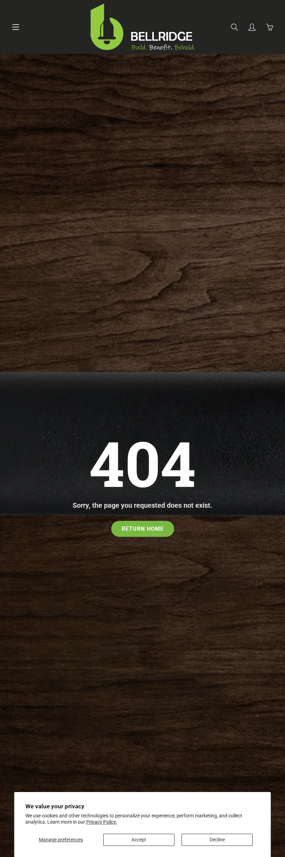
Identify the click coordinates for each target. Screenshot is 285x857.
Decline (217, 839)
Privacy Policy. (101, 822)
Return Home (143, 528)
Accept (138, 839)
